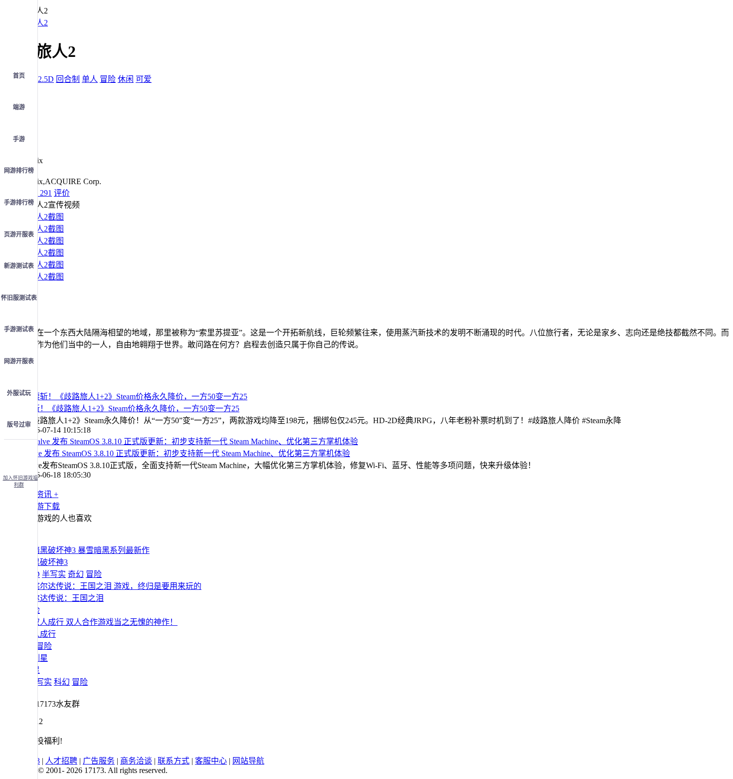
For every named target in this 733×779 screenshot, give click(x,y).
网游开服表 (19, 361)
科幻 (62, 682)
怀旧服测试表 (19, 297)
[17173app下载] (19, 454)
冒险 (108, 79)
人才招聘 (61, 761)
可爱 (144, 79)
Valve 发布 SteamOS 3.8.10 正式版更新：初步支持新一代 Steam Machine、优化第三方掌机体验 (187, 453)
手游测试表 (19, 329)
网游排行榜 (19, 170)
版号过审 (19, 424)
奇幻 (76, 574)
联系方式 (173, 761)
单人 (90, 79)
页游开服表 (19, 234)
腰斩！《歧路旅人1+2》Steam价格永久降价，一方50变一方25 (131, 408)
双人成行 (40, 634)
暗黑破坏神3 (46, 562)
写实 (44, 682)
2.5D (46, 79)
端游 (19, 107)
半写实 (54, 574)
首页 (19, 75)
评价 (62, 193)
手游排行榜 (19, 202)
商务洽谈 (136, 761)
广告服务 (99, 761)
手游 (19, 139)
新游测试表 (19, 265)
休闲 (126, 79)
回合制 (68, 79)
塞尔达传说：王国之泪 (64, 598)
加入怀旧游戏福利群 (20, 481)
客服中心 (211, 761)
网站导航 (248, 761)
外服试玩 (19, 393)
